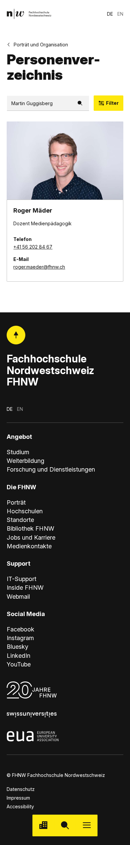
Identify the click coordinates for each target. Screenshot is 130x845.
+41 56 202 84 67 (32, 247)
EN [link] (120, 14)
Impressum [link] (18, 798)
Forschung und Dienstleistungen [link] (51, 469)
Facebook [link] (20, 629)
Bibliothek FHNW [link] (30, 528)
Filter (112, 103)
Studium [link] (18, 452)
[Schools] (43, 825)
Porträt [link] (16, 502)
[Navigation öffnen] (87, 825)
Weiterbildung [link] (25, 460)
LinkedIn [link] (18, 655)
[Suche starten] (65, 825)
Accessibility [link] (20, 806)
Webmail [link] (18, 596)
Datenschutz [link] (21, 789)
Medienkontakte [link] (29, 546)
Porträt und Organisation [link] (41, 44)
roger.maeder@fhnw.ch (39, 267)
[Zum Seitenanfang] (16, 335)
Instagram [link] (20, 637)
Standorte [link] (20, 519)
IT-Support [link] (21, 578)
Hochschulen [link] (25, 511)
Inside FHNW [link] (25, 587)
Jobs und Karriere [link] (31, 537)
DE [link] (110, 14)
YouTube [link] (19, 664)
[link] (29, 14)
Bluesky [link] (17, 646)
